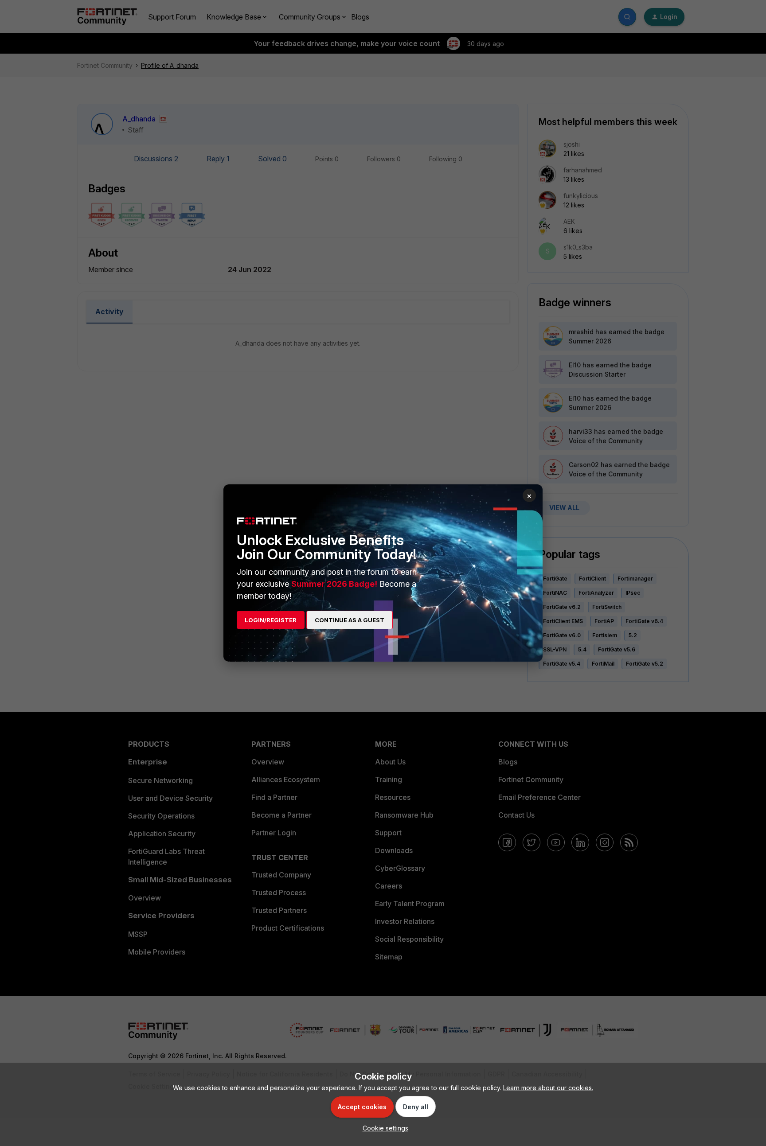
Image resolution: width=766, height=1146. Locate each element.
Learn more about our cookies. (548, 1087)
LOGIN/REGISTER (271, 620)
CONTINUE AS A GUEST (349, 620)
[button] (383, 1128)
